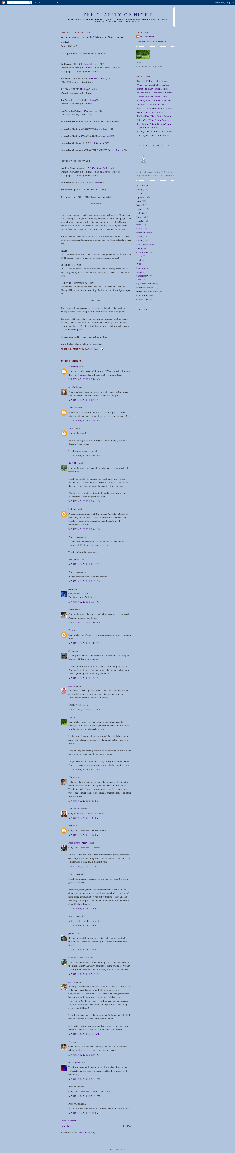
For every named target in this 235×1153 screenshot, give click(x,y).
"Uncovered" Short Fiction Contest (152, 84)
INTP (138, 263)
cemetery (140, 220)
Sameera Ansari (75, 808)
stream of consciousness (147, 291)
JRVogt (71, 777)
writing (139, 236)
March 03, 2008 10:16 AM (84, 379)
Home (96, 1125)
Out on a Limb (114, 150)
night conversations (145, 283)
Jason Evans (147, 36)
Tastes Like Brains (99, 196)
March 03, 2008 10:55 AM (84, 563)
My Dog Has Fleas (88, 110)
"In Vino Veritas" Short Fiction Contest (154, 92)
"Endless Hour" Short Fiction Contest (153, 116)
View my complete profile (151, 41)
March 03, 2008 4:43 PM (83, 866)
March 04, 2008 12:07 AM (84, 973)
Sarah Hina (73, 463)
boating (140, 248)
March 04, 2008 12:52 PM (84, 1095)
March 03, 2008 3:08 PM (83, 817)
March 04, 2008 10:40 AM (84, 1054)
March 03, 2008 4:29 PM (83, 834)
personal (140, 208)
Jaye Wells (73, 386)
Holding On (85, 89)
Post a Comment (68, 1120)
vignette (140, 197)
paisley (71, 933)
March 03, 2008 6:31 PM (83, 925)
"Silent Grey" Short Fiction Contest (152, 120)
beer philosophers (144, 244)
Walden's (103, 128)
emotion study (143, 299)
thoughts (140, 216)
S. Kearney (73, 366)
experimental (142, 252)
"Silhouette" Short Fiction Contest (152, 88)
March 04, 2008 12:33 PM (84, 1078)
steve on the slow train (78, 957)
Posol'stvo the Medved (79, 842)
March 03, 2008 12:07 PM (84, 769)
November (95, 189)
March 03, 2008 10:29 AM (84, 420)
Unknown (73, 407)
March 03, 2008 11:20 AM (84, 677)
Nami (138, 279)
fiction (139, 193)
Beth (70, 630)
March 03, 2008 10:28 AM (84, 399)
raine (70, 588)
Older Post (126, 1125)
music (139, 260)
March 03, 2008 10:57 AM (84, 581)
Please (92, 99)
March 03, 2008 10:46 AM (84, 529)
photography (142, 275)
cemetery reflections (145, 287)
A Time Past (104, 135)
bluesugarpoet (75, 1062)
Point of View (98, 143)
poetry (139, 189)
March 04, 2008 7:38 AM (83, 1034)
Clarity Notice (143, 295)
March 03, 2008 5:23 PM (83, 908)
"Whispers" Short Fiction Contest (151, 104)
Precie (71, 650)
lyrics (139, 205)
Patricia (72, 428)
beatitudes (141, 267)
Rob (70, 825)
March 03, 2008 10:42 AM (84, 501)
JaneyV (71, 981)
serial (138, 201)
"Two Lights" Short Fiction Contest (152, 135)
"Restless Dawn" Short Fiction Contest (154, 108)
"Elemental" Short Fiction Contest (152, 80)
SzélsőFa (72, 609)
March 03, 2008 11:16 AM (84, 622)
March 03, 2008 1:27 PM (83, 800)
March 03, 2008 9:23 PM (83, 949)
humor (139, 240)
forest (138, 224)
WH (70, 1041)
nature (139, 228)
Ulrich (139, 271)
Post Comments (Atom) (84, 1132)
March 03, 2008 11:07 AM (84, 601)
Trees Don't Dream (97, 78)
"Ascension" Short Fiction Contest (152, 96)
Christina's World (100, 168)
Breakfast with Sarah (107, 121)
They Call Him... (90, 64)
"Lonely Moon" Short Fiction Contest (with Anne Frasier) (154, 125)
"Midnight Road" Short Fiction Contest (154, 131)
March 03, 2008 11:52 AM (84, 709)
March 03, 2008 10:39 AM (84, 455)
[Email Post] (102, 349)
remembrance (142, 232)
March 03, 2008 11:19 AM (84, 642)
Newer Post (66, 1125)
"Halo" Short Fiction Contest (149, 112)
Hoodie (71, 685)
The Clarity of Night (117, 14)
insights (140, 212)
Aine (70, 717)
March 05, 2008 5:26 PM (83, 1113)
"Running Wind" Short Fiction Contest (154, 100)
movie (139, 256)
